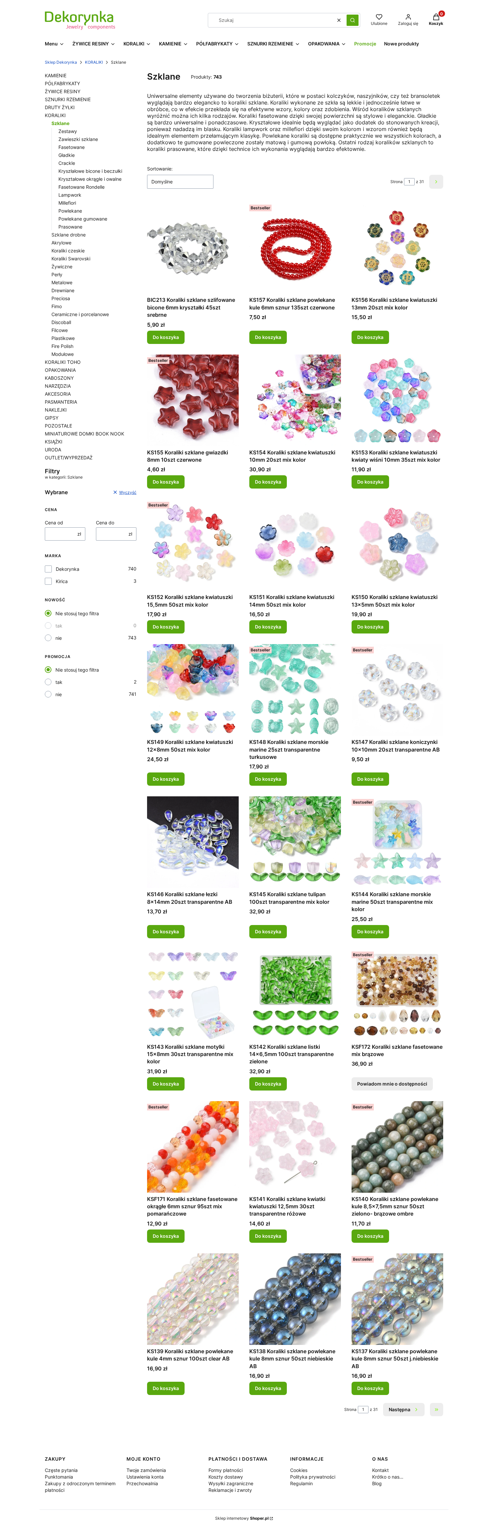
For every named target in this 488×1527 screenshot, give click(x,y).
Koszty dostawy (225, 1477)
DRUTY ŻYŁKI (60, 107)
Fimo (56, 306)
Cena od (54, 522)
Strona (396, 181)
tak (58, 626)
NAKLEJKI (56, 410)
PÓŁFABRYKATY (62, 83)
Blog (377, 1483)
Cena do (105, 522)
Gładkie (66, 155)
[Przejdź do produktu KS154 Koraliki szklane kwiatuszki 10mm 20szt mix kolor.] (295, 400)
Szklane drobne (68, 234)
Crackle (66, 163)
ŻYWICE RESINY (62, 91)
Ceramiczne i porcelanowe (80, 314)
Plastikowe (63, 338)
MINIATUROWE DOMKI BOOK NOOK (84, 433)
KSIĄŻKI (53, 441)
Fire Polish (62, 346)
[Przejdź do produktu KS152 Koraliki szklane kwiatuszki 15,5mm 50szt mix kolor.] (193, 545)
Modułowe (62, 354)
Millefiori (67, 203)
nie (58, 638)
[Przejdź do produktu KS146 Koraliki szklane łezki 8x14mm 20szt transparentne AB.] (193, 842)
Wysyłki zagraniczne (230, 1483)
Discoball (61, 322)
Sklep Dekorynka (61, 62)
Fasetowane (71, 147)
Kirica (62, 581)
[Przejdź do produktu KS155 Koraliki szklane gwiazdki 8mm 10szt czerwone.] (193, 400)
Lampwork (69, 195)
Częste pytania (61, 1470)
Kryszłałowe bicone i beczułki (90, 171)
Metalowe (61, 282)
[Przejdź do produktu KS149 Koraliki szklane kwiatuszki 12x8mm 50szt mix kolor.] (193, 690)
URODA (53, 449)
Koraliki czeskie (68, 250)
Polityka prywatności (312, 1477)
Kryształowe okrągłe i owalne (90, 179)
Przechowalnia (142, 1483)
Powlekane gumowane (82, 219)
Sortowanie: (160, 168)
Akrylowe (61, 242)
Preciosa (60, 298)
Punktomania (59, 1477)
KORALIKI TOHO (63, 362)
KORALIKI (94, 62)
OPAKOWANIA (60, 370)
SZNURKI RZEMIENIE (68, 99)
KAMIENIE (55, 75)
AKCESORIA (58, 394)
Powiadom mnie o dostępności (392, 1084)
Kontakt (380, 1470)
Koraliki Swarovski (70, 258)
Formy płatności (225, 1470)
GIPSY (51, 418)
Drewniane (62, 290)
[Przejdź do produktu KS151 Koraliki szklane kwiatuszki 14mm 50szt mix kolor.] (295, 545)
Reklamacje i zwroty (230, 1490)
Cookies (298, 1470)
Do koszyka (166, 337)
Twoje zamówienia (146, 1470)
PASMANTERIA (61, 402)
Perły (56, 274)
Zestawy (67, 131)
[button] (353, 20)
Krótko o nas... (387, 1477)
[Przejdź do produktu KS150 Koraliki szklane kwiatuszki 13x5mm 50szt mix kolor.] (397, 545)
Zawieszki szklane (78, 139)
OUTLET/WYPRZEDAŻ (69, 457)
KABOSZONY (59, 378)
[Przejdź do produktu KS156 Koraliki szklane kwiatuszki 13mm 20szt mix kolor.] (397, 248)
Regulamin (301, 1483)
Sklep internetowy (242, 1518)
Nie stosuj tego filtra (77, 613)
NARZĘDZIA (58, 386)
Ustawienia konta (145, 1477)
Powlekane (70, 211)
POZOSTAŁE (58, 426)
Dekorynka (67, 569)
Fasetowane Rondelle (81, 187)
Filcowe (59, 330)
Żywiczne (61, 266)
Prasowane (70, 227)
